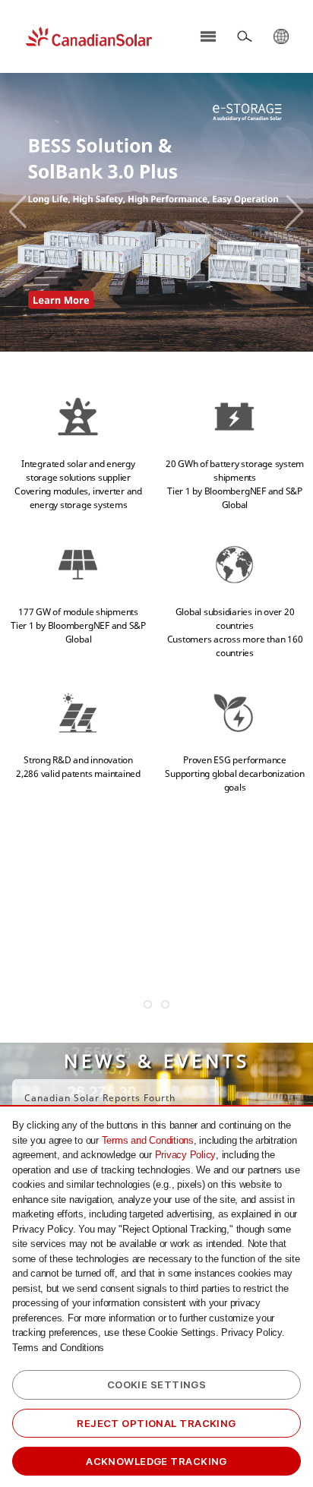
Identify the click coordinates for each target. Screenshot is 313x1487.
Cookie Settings (157, 1384)
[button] (18, 212)
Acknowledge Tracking (156, 1461)
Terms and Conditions (148, 1140)
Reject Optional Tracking (156, 1423)
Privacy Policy (186, 1154)
